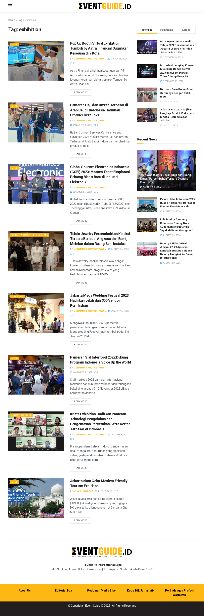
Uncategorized (22, 415)
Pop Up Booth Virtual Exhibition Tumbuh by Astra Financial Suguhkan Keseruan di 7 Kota (99, 48)
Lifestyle (18, 296)
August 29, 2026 (151, 187)
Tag (20, 20)
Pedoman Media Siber (102, 590)
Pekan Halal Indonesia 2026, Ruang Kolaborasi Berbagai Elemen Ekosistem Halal (178, 203)
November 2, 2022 (82, 372)
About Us (25, 590)
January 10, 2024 (82, 125)
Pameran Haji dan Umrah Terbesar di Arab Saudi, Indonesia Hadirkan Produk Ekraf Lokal (99, 110)
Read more (82, 92)
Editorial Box (63, 590)
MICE (15, 44)
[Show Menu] (10, 6)
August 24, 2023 (119, 249)
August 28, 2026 (171, 263)
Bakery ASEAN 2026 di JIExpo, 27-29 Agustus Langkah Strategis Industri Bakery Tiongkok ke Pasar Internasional (176, 250)
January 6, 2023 (119, 311)
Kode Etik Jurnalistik (140, 590)
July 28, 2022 (104, 491)
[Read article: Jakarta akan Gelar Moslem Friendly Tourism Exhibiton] (36, 498)
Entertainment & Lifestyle (30, 235)
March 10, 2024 (118, 59)
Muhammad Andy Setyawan (90, 59)
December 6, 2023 (82, 192)
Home (11, 20)
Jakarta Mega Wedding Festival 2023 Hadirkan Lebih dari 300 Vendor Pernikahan (99, 300)
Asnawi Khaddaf (83, 491)
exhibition (30, 20)
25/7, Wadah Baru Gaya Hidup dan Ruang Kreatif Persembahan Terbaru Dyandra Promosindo (165, 178)
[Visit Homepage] (105, 6)
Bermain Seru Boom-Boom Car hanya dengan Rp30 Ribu (177, 93)
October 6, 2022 (119, 434)
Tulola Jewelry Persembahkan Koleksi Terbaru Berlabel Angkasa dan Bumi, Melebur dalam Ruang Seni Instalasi (100, 239)
